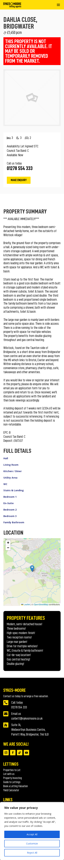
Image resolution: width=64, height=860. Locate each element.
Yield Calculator (11, 790)
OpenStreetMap (41, 604)
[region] (32, 831)
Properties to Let (11, 770)
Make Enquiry (19, 180)
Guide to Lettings (11, 782)
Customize (32, 843)
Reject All (32, 852)
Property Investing (12, 778)
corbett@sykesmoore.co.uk (27, 718)
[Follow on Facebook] (13, 752)
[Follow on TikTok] (19, 752)
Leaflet (26, 604)
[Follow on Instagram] (6, 752)
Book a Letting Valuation (15, 786)
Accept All (32, 834)
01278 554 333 (19, 707)
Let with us (9, 773)
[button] (32, 568)
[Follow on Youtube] (26, 752)
